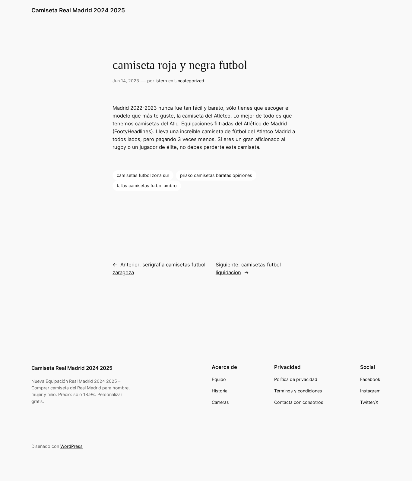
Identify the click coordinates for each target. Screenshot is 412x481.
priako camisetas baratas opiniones (216, 175)
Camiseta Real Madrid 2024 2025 (78, 10)
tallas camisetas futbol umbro (147, 185)
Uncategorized (189, 80)
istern (161, 80)
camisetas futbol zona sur (143, 175)
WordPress (71, 446)
